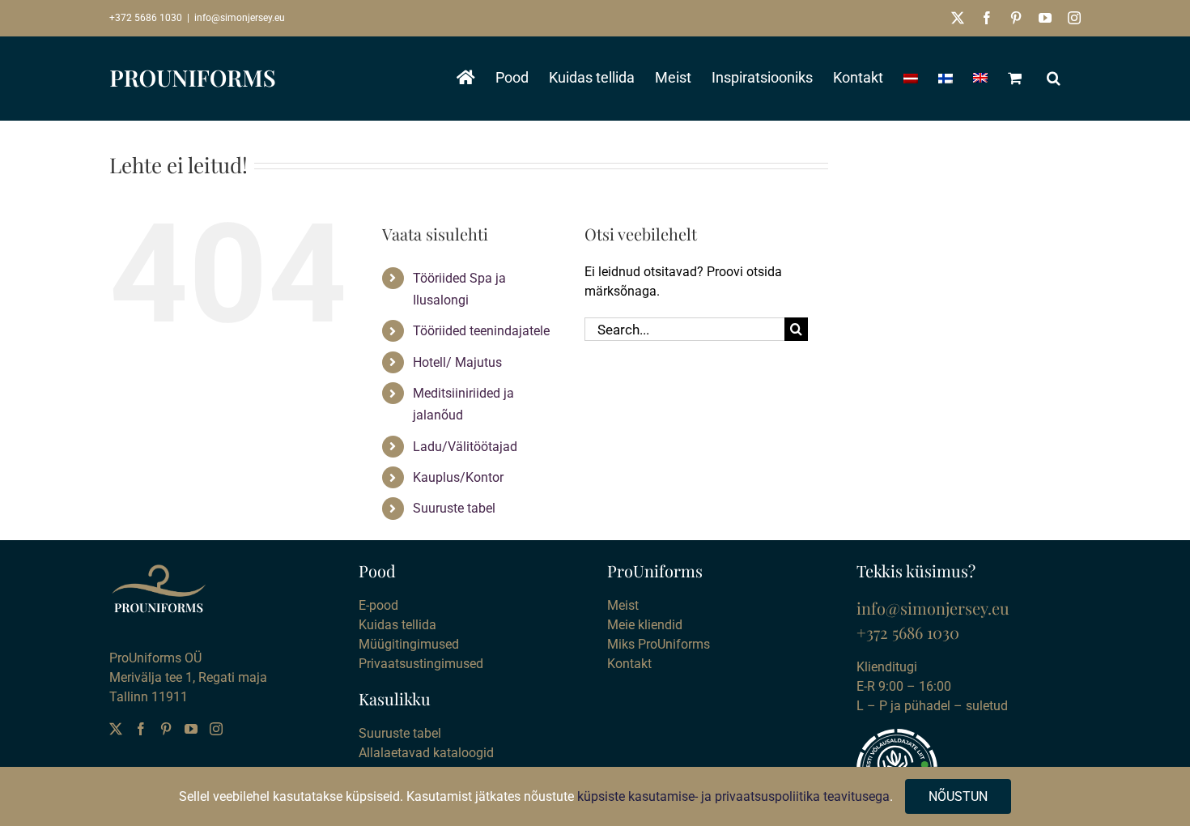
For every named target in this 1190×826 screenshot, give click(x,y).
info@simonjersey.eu (239, 17)
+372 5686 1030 (145, 17)
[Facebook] (140, 728)
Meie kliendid (644, 624)
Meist (623, 605)
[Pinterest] (165, 728)
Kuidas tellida (397, 624)
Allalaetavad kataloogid (426, 752)
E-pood (378, 605)
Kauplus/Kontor (458, 477)
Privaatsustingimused (421, 663)
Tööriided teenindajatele (481, 330)
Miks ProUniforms (658, 644)
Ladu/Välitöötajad (465, 446)
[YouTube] (191, 728)
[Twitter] (115, 728)
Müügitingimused (409, 644)
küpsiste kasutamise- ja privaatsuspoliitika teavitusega (733, 796)
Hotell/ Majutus (457, 362)
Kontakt (629, 663)
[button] (1053, 77)
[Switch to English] (980, 77)
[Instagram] (216, 728)
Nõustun (958, 796)
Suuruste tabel (454, 508)
